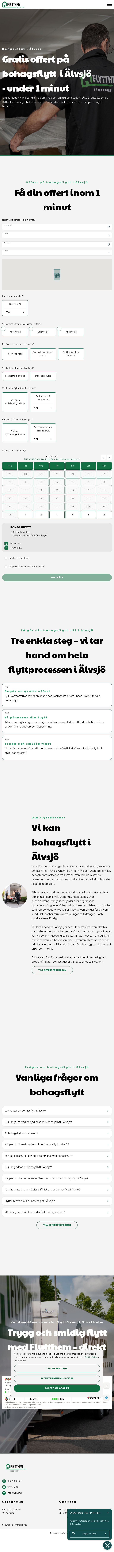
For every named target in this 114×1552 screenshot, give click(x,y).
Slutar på (7, 242)
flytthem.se (12, 1487)
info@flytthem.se (15, 1493)
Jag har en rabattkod (19, 558)
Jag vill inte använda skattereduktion (26, 566)
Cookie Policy (90, 1357)
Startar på (7, 225)
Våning (6, 233)
